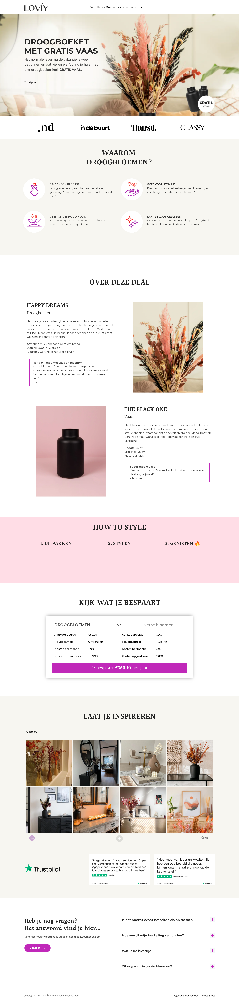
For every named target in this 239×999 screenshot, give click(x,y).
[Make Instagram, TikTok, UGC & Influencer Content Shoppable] (205, 838)
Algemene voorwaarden (185, 995)
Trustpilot (30, 82)
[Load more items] (119, 838)
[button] (48, 763)
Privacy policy (208, 995)
